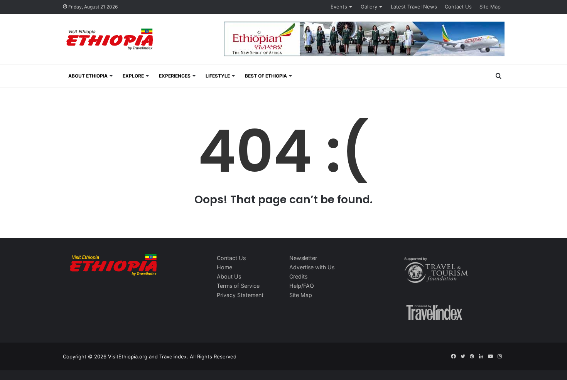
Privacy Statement (240, 295)
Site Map (490, 6)
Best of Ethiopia (266, 76)
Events (339, 6)
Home (224, 267)
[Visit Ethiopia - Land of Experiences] (111, 39)
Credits (298, 276)
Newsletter (303, 258)
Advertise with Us (311, 267)
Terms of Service (238, 285)
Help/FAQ (301, 285)
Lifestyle (218, 76)
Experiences (175, 76)
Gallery (369, 6)
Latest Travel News (414, 6)
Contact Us (458, 6)
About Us (229, 276)
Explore (133, 76)
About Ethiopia (88, 76)
